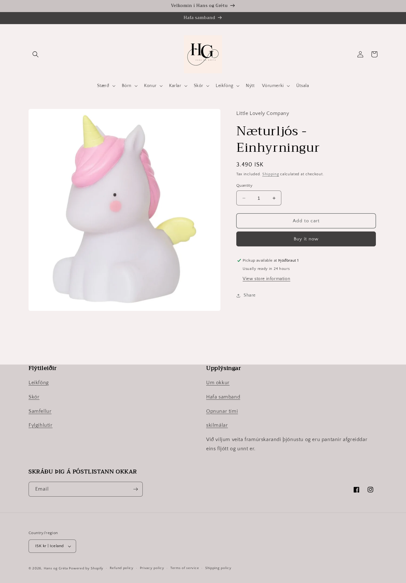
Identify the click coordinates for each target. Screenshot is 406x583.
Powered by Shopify (86, 568)
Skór (34, 397)
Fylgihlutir (41, 425)
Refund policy (122, 568)
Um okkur (218, 382)
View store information (266, 278)
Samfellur (40, 411)
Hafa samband (223, 397)
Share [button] (250, 295)
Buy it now (306, 239)
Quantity (244, 185)
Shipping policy (218, 568)
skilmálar (217, 425)
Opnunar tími (222, 411)
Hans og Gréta (56, 568)
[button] (36, 54)
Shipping (270, 174)
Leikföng (39, 382)
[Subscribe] (135, 489)
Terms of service (184, 568)
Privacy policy (152, 568)
